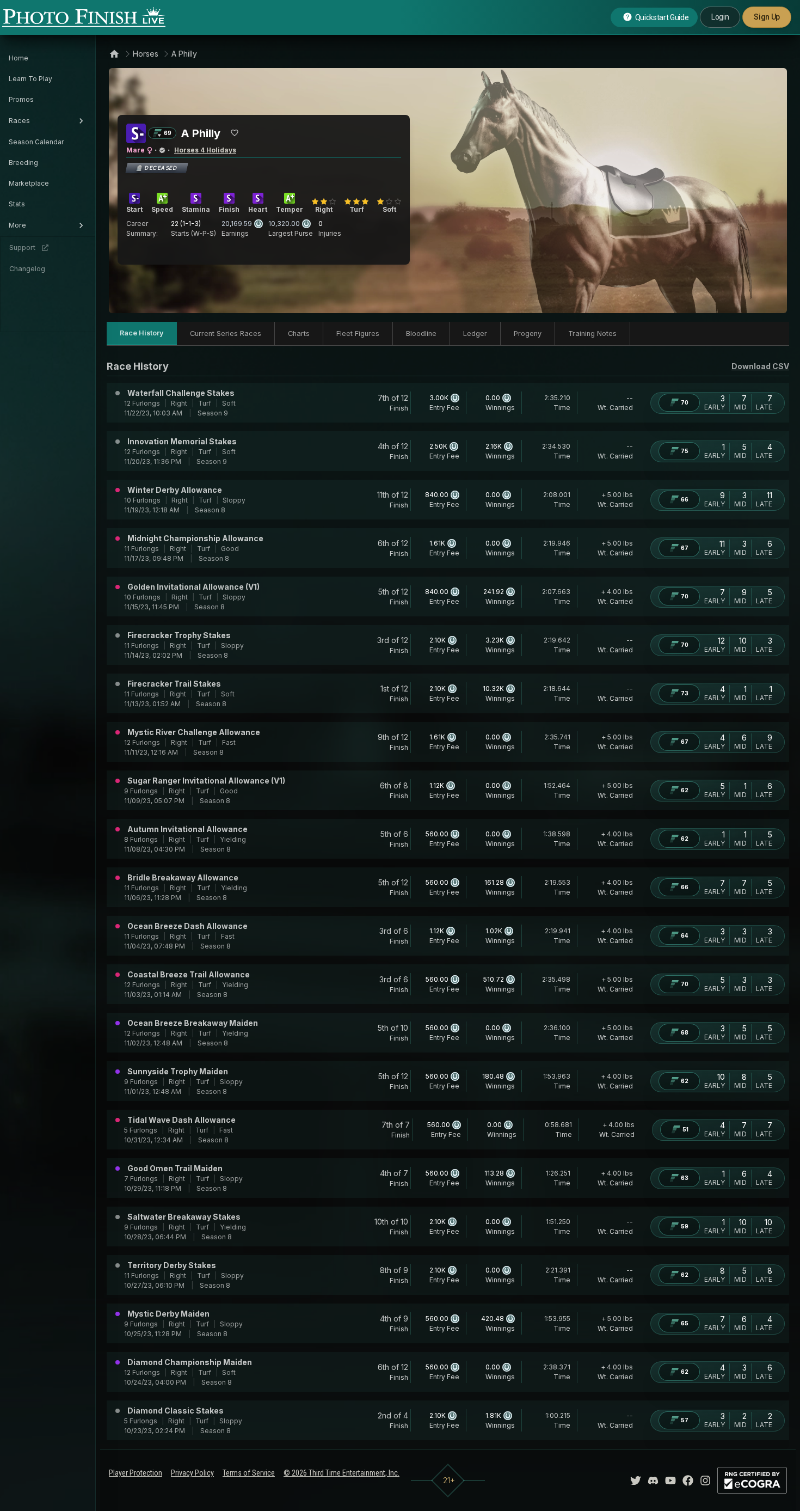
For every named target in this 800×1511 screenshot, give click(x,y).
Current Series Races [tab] (225, 333)
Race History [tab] (142, 333)
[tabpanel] (448, 899)
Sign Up (767, 17)
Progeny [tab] (527, 333)
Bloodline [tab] (421, 333)
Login (720, 17)
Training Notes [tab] (592, 333)
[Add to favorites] (234, 132)
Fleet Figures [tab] (357, 333)
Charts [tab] (299, 333)
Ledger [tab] (475, 333)
